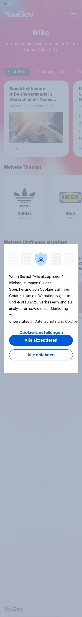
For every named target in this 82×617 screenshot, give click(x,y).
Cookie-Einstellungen (41, 332)
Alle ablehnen (41, 355)
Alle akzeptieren (41, 340)
